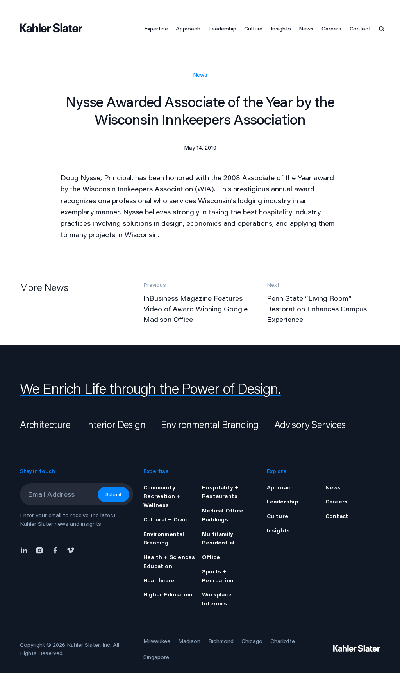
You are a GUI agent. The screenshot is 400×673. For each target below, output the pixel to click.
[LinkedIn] (26, 549)
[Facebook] (55, 549)
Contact (360, 28)
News (200, 74)
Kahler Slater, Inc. (89, 644)
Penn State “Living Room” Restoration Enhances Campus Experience (317, 308)
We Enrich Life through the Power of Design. (150, 388)
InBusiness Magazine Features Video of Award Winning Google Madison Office (195, 308)
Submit (113, 494)
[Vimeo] (71, 549)
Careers (331, 28)
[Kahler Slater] (50, 28)
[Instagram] (39, 549)
